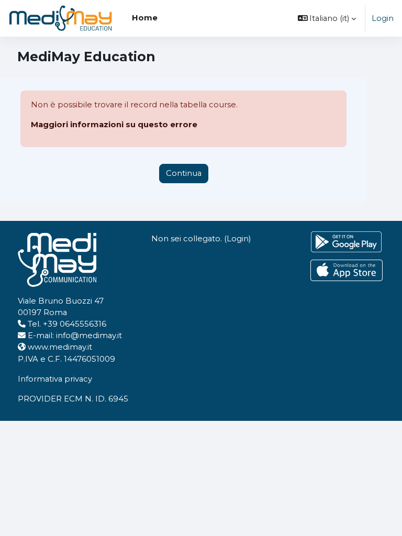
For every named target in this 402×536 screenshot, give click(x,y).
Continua (184, 173)
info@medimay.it (89, 335)
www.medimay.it (60, 347)
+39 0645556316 (74, 324)
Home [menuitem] (145, 18)
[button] (327, 18)
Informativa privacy (55, 379)
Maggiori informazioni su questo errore (114, 124)
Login (383, 18)
